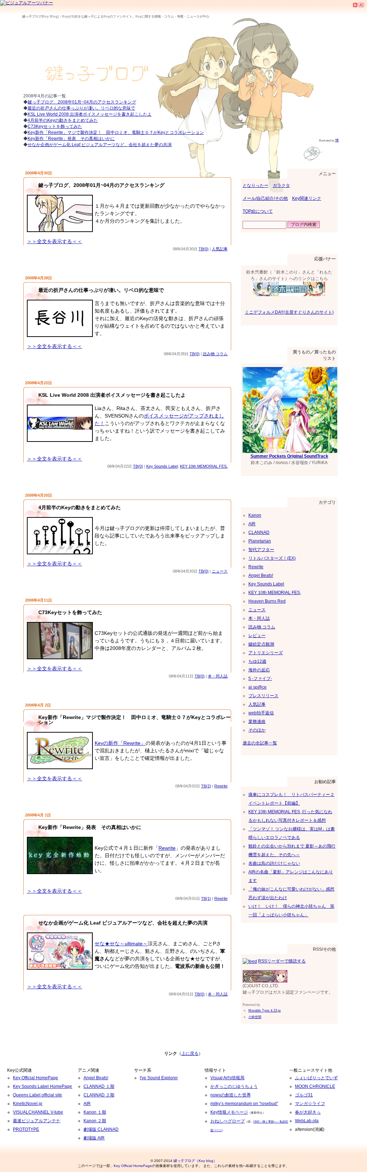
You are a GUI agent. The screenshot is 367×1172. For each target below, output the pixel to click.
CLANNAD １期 (99, 1086)
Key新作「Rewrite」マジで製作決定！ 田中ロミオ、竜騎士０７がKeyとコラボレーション (116, 132)
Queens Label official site (37, 1095)
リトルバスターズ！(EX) (272, 558)
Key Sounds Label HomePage (42, 1086)
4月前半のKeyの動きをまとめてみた (63, 120)
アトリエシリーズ (265, 652)
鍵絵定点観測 (261, 644)
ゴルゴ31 (304, 1095)
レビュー (257, 635)
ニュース (220, 571)
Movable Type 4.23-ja (264, 1010)
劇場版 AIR (94, 1137)
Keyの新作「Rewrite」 (120, 743)
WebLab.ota (307, 1120)
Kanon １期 (95, 1112)
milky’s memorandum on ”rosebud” (244, 1103)
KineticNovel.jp (27, 1103)
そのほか (257, 730)
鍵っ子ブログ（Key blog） (195, 1161)
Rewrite (221, 786)
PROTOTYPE (26, 1129)
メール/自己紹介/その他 (265, 198)
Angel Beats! (260, 575)
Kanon (254, 515)
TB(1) (206, 898)
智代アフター (261, 549)
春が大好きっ (308, 1112)
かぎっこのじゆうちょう (234, 1086)
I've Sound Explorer (159, 1077)
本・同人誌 (218, 676)
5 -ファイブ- (260, 678)
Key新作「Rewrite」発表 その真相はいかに (71, 138)
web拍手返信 (261, 712)
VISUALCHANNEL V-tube (38, 1112)
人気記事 (220, 249)
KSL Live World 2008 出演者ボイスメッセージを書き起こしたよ (90, 114)
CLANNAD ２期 (99, 1095)
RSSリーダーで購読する (282, 961)
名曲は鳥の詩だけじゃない (274, 863)
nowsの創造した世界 (230, 1095)
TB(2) (206, 786)
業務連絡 (257, 721)
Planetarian (259, 541)
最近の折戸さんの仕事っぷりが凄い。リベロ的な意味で (101, 290)
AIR (252, 523)
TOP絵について (258, 211)
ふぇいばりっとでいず (316, 1077)
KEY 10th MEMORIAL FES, (204, 466)
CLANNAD (259, 532)
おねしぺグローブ (227, 1121)
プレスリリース (263, 695)
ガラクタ (281, 185)
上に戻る (190, 1053)
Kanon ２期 (95, 1120)
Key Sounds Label (162, 466)
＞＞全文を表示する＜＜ (54, 241)
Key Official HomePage (35, 1077)
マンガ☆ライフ (310, 1103)
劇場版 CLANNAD (101, 1129)
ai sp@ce (257, 687)
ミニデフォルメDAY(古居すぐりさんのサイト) (289, 312)
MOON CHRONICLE (315, 1086)
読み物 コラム (215, 354)
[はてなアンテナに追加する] (361, 4)
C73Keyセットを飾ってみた (55, 126)
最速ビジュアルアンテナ (36, 1120)
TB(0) (204, 249)
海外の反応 (259, 669)
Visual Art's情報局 (227, 1077)
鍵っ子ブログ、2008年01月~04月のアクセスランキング (101, 185)
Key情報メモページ (229, 1112)
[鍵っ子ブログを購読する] (355, 4)
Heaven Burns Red (267, 601)
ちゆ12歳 (257, 661)
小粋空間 (254, 1017)
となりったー (255, 185)
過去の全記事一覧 (260, 743)
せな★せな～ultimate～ (121, 943)
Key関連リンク (306, 198)
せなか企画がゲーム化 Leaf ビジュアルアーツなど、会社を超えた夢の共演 (100, 144)
